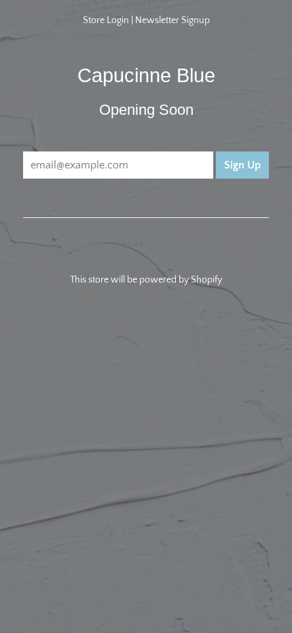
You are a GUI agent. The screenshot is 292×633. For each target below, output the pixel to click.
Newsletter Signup (172, 20)
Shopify (206, 279)
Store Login (106, 20)
